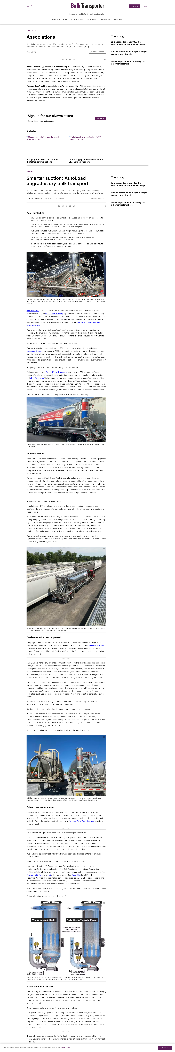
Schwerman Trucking (54, 314)
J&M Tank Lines (37, 378)
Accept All (165, 1048)
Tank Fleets (31, 30)
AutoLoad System (34, 351)
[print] (105, 59)
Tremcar (30, 875)
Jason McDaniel (33, 198)
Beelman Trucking (97, 645)
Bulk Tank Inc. (33, 311)
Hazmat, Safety (77, 20)
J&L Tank (39, 875)
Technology (106, 20)
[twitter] (66, 59)
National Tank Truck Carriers (81, 821)
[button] (28, 6)
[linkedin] (63, 59)
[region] (87, 1048)
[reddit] (70, 59)
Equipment (118, 20)
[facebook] (59, 59)
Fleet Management (59, 20)
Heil (49, 875)
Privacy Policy (65, 1047)
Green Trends (92, 20)
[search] (31, 6)
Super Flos (76, 875)
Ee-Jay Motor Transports (56, 372)
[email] (74, 59)
